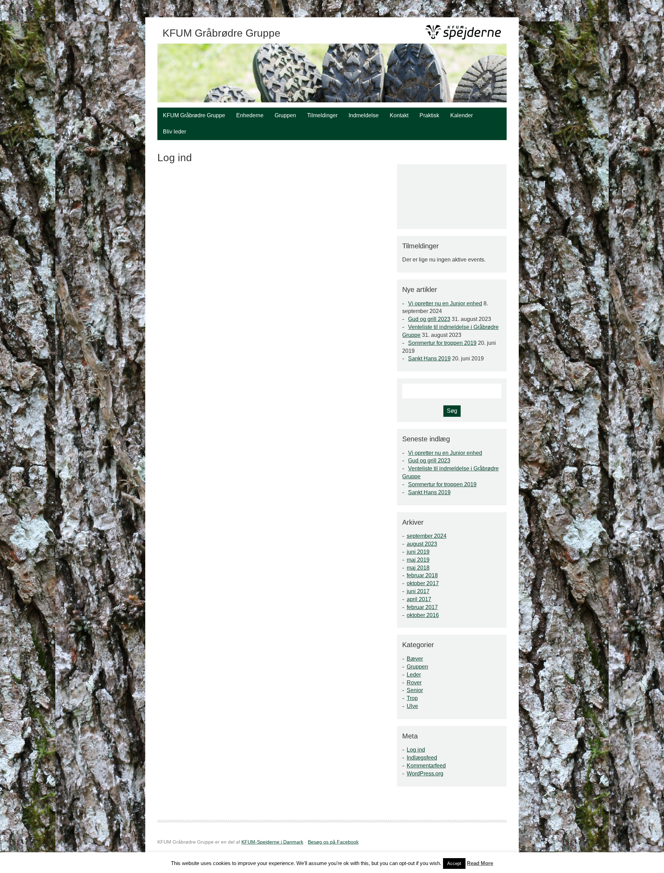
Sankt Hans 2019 (429, 358)
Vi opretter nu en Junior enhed (445, 303)
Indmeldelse (364, 115)
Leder (414, 675)
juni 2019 (418, 552)
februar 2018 (422, 575)
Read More (480, 863)
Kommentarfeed (426, 766)
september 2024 (426, 536)
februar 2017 (422, 607)
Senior (415, 690)
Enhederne (250, 115)
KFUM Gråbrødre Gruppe (194, 115)
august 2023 (422, 544)
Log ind (416, 750)
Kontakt (399, 115)
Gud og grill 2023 (429, 319)
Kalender (461, 115)
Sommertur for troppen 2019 (442, 343)
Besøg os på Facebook (333, 842)
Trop (412, 698)
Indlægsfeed (422, 758)
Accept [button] (454, 863)
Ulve (412, 706)
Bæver (415, 659)
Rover (414, 683)
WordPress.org (425, 773)
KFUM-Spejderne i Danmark (272, 842)
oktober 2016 (423, 615)
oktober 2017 (423, 583)
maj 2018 (418, 568)
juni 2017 (418, 591)
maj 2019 (418, 560)
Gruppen (285, 115)
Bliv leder (174, 132)
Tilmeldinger (322, 115)
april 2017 (419, 599)
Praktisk (429, 115)
